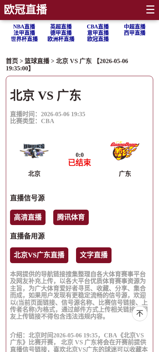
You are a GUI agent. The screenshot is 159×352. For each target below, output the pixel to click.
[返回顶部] (139, 313)
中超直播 (134, 27)
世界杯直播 (24, 39)
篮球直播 (37, 61)
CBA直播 (98, 27)
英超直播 (61, 27)
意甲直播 (98, 33)
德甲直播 (61, 33)
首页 (12, 61)
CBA (47, 121)
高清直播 (28, 217)
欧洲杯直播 (60, 39)
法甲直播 (24, 33)
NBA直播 (24, 27)
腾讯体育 (71, 217)
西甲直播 (134, 33)
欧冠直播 (25, 10)
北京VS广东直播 (39, 255)
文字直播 (94, 255)
